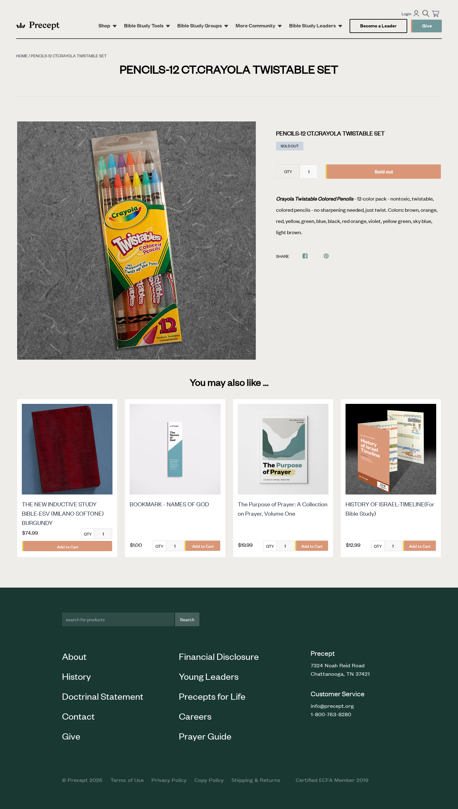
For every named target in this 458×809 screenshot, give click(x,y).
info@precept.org (332, 705)
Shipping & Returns (255, 779)
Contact (78, 715)
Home (22, 56)
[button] (425, 13)
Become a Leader (378, 25)
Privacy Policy (169, 779)
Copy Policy (209, 779)
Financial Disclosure (219, 656)
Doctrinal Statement (102, 696)
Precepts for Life (212, 696)
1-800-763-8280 (331, 714)
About (74, 656)
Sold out (384, 171)
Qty (288, 171)
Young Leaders (209, 676)
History (76, 676)
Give (427, 25)
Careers (195, 715)
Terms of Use (127, 779)
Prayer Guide (205, 735)
